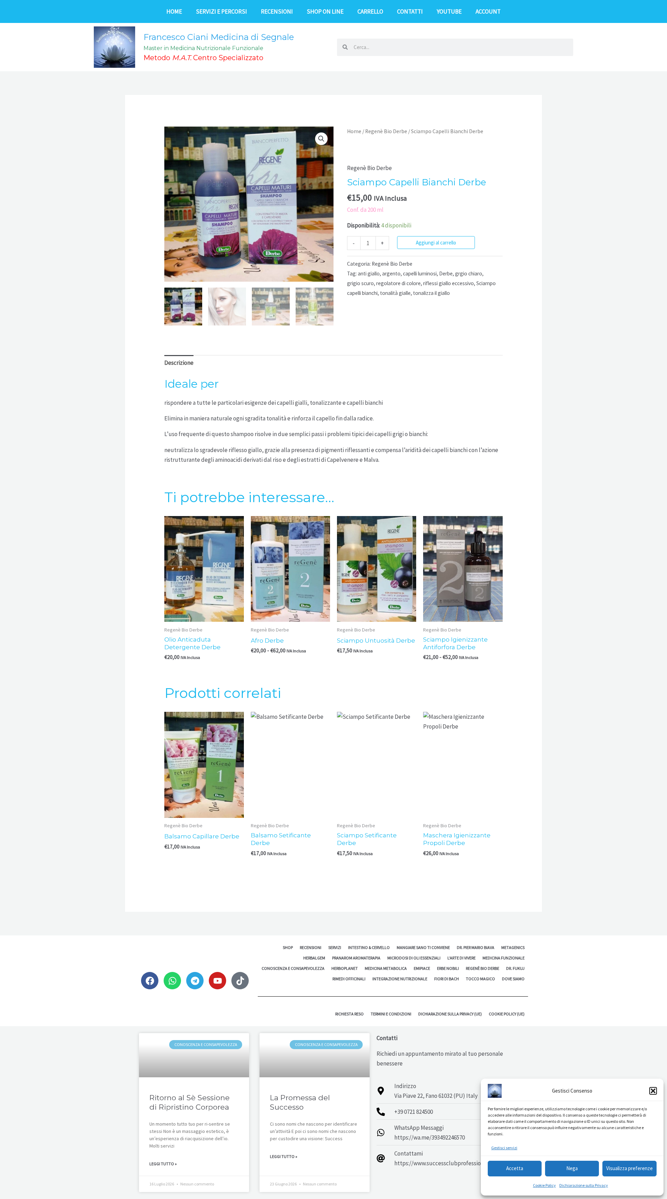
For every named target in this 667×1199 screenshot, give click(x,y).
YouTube (449, 11)
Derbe (446, 273)
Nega (572, 1168)
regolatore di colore (398, 283)
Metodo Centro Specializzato (203, 58)
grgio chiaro (468, 273)
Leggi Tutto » (163, 1163)
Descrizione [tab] (178, 363)
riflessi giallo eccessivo (448, 283)
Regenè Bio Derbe (386, 131)
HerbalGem (314, 957)
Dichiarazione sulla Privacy (583, 1185)
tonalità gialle (395, 293)
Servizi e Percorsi (221, 11)
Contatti (410, 11)
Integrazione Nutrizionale (399, 978)
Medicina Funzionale (504, 957)
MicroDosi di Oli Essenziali (413, 957)
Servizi (334, 947)
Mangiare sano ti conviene (423, 947)
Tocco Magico (480, 978)
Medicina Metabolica (386, 968)
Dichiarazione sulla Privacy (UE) (450, 1013)
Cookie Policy (544, 1185)
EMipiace (422, 968)
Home (174, 11)
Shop (288, 947)
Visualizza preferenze (629, 1168)
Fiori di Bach (446, 978)
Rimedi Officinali (348, 978)
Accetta (514, 1168)
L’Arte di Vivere (461, 957)
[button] (653, 1090)
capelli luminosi (420, 273)
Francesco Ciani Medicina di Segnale (218, 37)
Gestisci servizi (504, 1147)
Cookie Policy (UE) (507, 1013)
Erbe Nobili (448, 968)
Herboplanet (344, 968)
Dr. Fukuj (515, 968)
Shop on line (325, 11)
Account (488, 11)
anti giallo (369, 273)
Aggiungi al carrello (436, 242)
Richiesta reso (349, 1013)
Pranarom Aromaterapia (356, 957)
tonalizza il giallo (431, 293)
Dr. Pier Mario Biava (475, 947)
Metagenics (513, 947)
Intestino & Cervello (369, 947)
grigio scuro (360, 283)
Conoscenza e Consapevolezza (293, 968)
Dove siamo (513, 978)
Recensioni (277, 11)
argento (391, 273)
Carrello (370, 11)
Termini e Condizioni (391, 1013)
